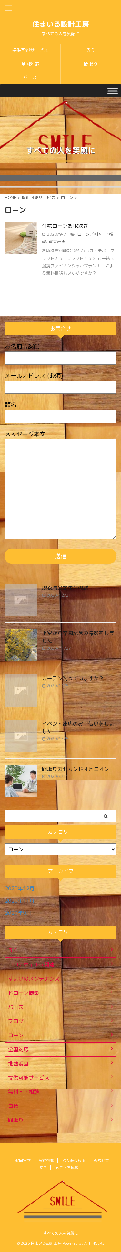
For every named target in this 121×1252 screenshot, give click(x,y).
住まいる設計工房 (60, 24)
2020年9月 (18, 912)
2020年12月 (20, 888)
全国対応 (30, 64)
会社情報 (46, 1160)
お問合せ (23, 1160)
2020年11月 (20, 900)
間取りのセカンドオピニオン (75, 768)
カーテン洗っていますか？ (73, 678)
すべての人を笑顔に (60, 1233)
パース (30, 77)
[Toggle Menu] (112, 91)
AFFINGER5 (94, 1243)
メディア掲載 (66, 1167)
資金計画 (57, 241)
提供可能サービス (30, 50)
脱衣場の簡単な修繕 (65, 587)
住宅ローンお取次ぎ (65, 225)
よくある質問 (74, 1160)
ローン (83, 234)
